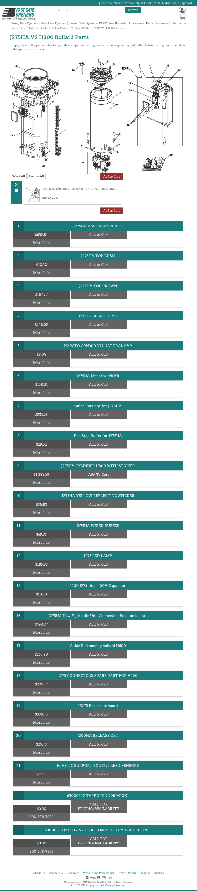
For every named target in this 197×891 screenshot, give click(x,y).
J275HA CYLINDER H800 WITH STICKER (98, 465)
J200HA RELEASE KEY (98, 735)
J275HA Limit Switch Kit (98, 375)
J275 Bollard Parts (79, 28)
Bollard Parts (59, 28)
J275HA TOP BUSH (98, 255)
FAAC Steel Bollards (112, 23)
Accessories (136, 23)
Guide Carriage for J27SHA (98, 405)
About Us (39, 872)
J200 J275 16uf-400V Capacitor (98, 585)
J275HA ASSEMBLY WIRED (97, 225)
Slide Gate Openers (53, 23)
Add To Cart (98, 474)
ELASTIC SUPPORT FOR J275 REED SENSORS (98, 765)
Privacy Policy (127, 872)
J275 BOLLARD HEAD (98, 315)
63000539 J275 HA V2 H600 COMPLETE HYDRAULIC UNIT (98, 829)
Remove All (36, 176)
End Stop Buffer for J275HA (98, 435)
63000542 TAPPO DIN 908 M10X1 (98, 795)
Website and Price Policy (98, 872)
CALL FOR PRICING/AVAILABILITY (98, 806)
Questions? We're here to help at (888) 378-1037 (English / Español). (145, 3)
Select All (18, 176)
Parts (149, 23)
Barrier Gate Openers (82, 23)
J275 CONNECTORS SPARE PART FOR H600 (98, 675)
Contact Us (56, 872)
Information (178, 23)
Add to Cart (99, 234)
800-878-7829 (41, 816)
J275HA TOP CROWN (98, 285)
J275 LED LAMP (98, 555)
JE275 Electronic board (98, 705)
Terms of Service (122, 882)
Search (133, 10)
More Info (41, 242)
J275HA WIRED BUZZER (98, 525)
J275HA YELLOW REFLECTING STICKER (98, 495)
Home (13, 28)
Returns (159, 872)
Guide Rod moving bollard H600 (98, 645)
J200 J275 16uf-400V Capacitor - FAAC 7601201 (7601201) (80, 189)
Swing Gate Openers (24, 23)
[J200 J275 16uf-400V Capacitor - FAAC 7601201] (32, 194)
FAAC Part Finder (38, 28)
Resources (161, 23)
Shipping (145, 872)
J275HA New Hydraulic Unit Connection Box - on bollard (98, 615)
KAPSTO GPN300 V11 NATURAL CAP (98, 345)
